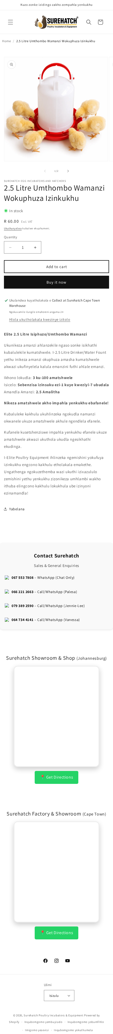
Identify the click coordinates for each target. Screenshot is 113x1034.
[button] (10, 22)
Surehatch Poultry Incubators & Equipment (53, 1015)
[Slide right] (68, 171)
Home (6, 41)
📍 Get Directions (56, 777)
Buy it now (56, 282)
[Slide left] (45, 171)
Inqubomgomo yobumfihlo (86, 1022)
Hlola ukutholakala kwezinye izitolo (39, 319)
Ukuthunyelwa (13, 228)
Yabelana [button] (17, 509)
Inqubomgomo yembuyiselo (43, 1022)
